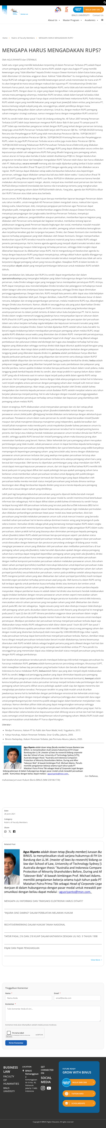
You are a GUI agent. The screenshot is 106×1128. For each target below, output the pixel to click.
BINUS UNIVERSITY (81, 15)
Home (4, 38)
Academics (90, 20)
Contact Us (98, 15)
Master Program (71, 20)
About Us (52, 20)
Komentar (10, 1004)
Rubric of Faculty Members (23, 38)
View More (95, 960)
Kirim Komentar (16, 1043)
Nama (8, 993)
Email (57, 993)
